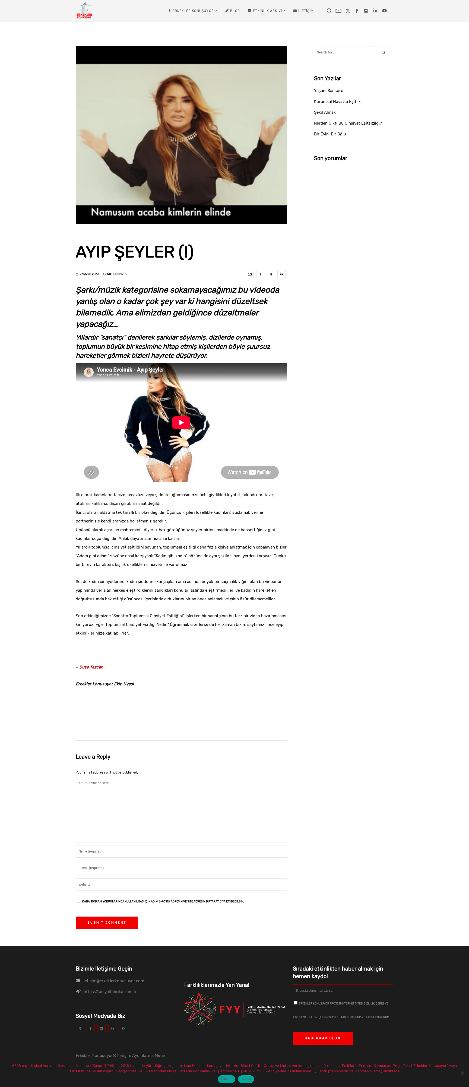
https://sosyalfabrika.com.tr (110, 991)
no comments (116, 274)
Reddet (246, 1079)
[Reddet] (462, 1073)
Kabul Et (226, 1079)
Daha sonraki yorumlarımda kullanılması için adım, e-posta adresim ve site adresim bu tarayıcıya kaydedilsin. (163, 901)
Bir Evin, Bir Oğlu (330, 134)
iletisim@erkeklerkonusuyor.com (113, 980)
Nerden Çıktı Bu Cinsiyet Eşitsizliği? (348, 123)
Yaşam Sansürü (328, 90)
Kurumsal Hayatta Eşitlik (337, 101)
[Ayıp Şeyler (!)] (250, 274)
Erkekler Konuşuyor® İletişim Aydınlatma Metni (120, 1055)
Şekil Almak (325, 112)
